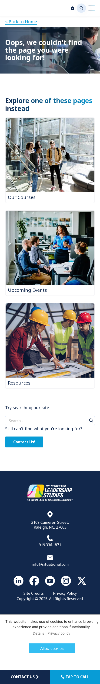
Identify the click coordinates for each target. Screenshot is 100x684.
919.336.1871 (50, 544)
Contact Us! (24, 441)
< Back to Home (21, 21)
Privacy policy (58, 633)
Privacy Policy (65, 593)
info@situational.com (50, 564)
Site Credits (33, 593)
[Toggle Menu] (91, 8)
